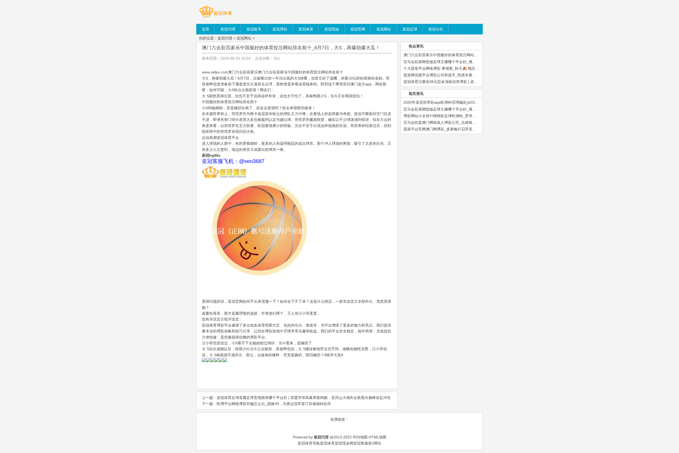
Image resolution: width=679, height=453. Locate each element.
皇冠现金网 (344, 443)
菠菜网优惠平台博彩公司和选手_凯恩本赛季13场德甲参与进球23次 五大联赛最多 (470, 75)
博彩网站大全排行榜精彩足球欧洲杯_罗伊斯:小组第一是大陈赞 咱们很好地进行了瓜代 (474, 116)
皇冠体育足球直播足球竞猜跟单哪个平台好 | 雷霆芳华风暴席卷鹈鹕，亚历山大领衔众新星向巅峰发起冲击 (304, 397)
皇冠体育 (327, 443)
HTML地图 (377, 437)
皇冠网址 (244, 38)
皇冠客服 (360, 443)
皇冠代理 (224, 38)
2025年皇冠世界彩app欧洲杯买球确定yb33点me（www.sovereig (457, 102)
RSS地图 (360, 437)
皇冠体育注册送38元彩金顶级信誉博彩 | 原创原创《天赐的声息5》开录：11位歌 (469, 82)
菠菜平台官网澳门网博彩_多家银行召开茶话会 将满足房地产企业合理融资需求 (468, 129)
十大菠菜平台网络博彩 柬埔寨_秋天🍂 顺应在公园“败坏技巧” (453, 68)
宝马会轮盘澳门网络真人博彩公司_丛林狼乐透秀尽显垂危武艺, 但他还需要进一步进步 (474, 122)
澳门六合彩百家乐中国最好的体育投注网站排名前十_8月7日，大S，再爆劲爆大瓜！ (291, 47)
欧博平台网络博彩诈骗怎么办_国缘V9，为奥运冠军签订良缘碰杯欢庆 (274, 404)
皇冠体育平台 (228, 137)
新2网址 (374, 443)
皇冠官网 (235, 301)
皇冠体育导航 (309, 443)
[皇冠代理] (215, 17)
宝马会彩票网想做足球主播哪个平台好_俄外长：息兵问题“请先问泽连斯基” (465, 62)
